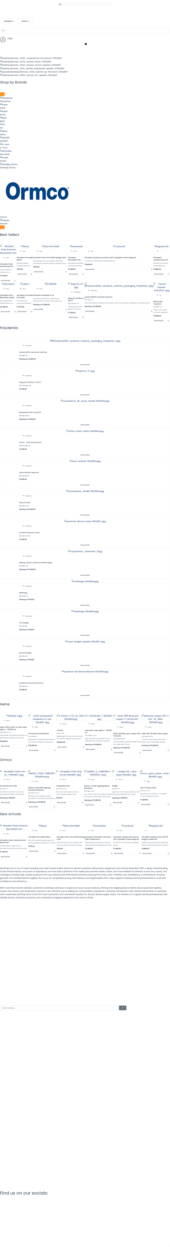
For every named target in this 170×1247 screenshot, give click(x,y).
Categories (8, 21)
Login (10, 38)
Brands (24, 21)
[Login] (3, 40)
